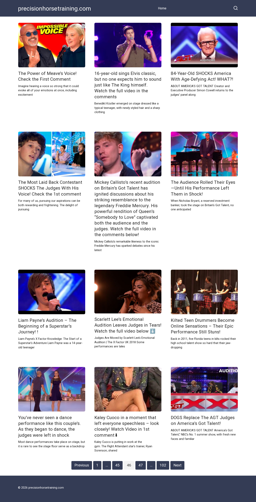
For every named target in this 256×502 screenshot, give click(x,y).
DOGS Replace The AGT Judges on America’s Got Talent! (203, 420)
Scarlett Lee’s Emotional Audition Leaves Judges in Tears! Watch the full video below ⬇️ (127, 325)
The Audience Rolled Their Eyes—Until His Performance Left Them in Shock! (203, 188)
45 (117, 465)
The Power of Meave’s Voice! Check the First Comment (47, 76)
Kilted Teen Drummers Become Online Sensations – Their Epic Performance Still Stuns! (202, 326)
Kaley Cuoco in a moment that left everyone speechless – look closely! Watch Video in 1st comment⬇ (126, 426)
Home (162, 8)
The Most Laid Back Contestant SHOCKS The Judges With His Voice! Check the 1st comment (50, 188)
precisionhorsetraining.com (54, 8)
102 (163, 465)
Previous (81, 465)
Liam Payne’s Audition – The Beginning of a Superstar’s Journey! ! (47, 326)
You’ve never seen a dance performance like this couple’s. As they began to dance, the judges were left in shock (49, 426)
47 (140, 465)
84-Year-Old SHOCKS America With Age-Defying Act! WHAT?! (202, 76)
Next (177, 465)
